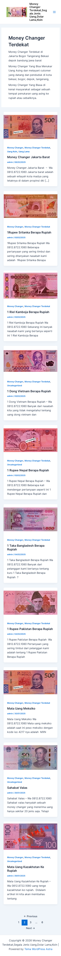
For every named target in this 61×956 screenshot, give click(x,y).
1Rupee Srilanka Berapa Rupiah (29, 232)
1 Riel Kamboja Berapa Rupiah (28, 312)
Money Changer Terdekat (37, 147)
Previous (30, 916)
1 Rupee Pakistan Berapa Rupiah (30, 629)
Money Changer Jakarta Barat (28, 157)
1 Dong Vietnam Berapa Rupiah (29, 391)
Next (30, 928)
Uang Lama (24, 151)
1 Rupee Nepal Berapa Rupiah (28, 470)
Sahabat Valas (17, 787)
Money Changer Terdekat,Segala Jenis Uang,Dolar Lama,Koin (38, 12)
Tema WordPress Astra (38, 949)
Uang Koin (12, 151)
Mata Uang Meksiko (21, 708)
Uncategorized (14, 385)
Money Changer (15, 147)
